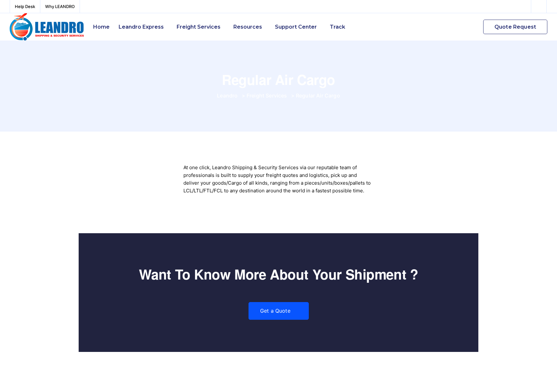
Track (337, 27)
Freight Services (198, 27)
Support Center (296, 27)
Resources (247, 27)
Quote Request (515, 27)
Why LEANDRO (60, 6)
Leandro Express (141, 27)
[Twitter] (539, 6)
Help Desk (25, 6)
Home (101, 27)
